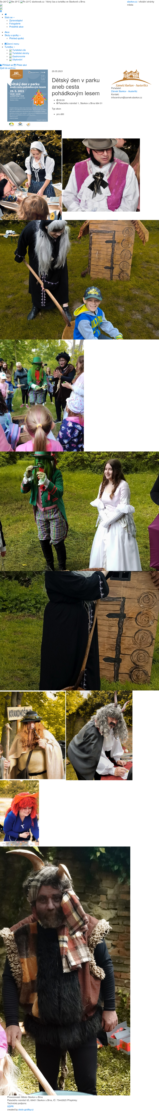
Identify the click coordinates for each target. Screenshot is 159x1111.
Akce (7, 32)
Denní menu (12, 43)
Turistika (9, 46)
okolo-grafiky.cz (26, 1109)
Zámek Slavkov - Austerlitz (124, 91)
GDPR (10, 1106)
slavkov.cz (132, 1)
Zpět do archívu (8, 68)
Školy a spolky (12, 35)
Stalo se (9, 17)
